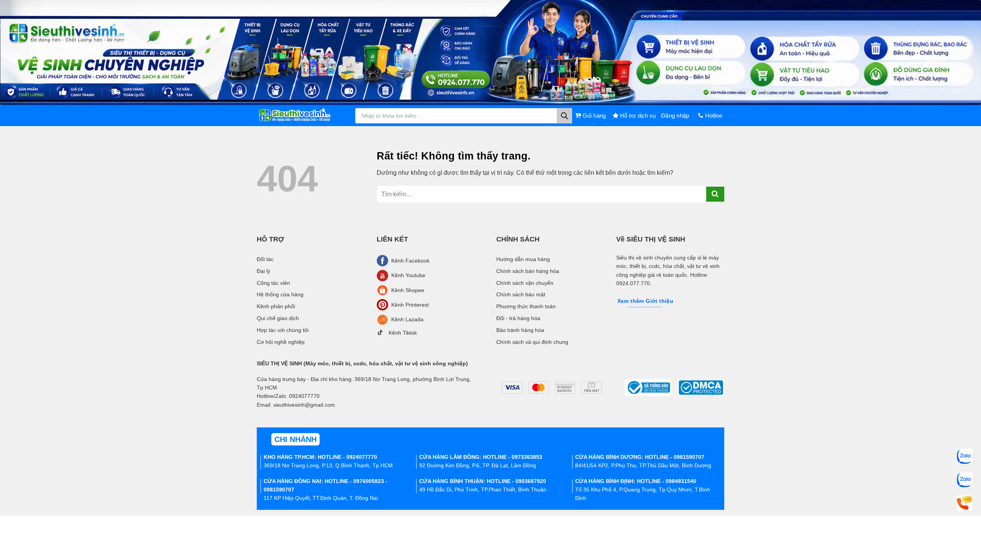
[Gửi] (715, 194)
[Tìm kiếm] (564, 115)
